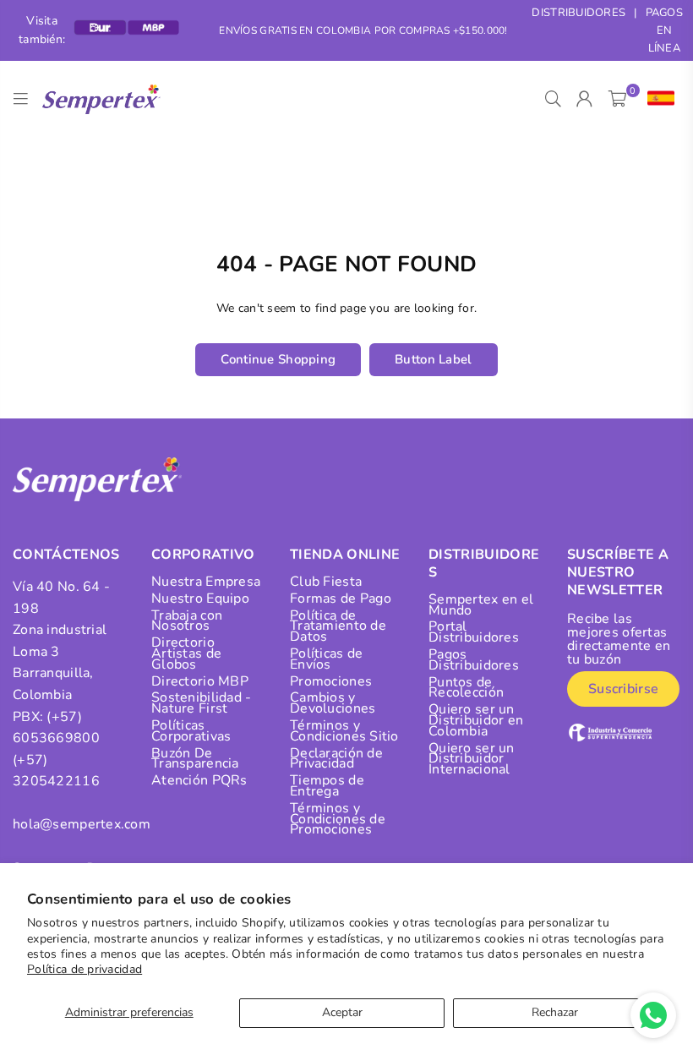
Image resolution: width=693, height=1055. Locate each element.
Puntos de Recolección (466, 687)
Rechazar (555, 1012)
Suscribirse (623, 689)
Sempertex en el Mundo (480, 605)
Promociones (331, 681)
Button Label (433, 359)
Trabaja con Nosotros (186, 621)
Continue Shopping (278, 359)
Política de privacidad (84, 969)
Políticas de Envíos (326, 659)
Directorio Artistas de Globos (186, 653)
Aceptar (342, 1012)
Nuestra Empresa (205, 581)
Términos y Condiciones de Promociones (337, 819)
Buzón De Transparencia (195, 758)
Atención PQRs (199, 780)
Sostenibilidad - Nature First (201, 703)
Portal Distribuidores (473, 632)
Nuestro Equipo (200, 598)
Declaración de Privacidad (336, 758)
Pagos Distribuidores (473, 660)
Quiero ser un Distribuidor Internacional (471, 759)
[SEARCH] (553, 99)
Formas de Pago (340, 598)
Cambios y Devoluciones (332, 703)
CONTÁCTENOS (66, 554)
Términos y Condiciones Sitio (344, 731)
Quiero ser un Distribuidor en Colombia (475, 720)
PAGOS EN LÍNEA (664, 30)
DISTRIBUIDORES (578, 12)
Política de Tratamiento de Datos (338, 626)
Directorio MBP (199, 681)
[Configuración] (657, 99)
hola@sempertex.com (81, 824)
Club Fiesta (326, 581)
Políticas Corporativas (191, 731)
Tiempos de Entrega (327, 786)
